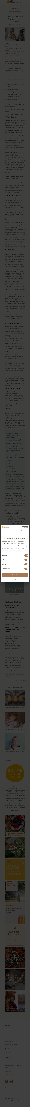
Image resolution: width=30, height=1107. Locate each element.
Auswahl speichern (15, 579)
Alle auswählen (15, 574)
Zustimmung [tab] (5, 531)
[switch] (26, 560)
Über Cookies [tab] (24, 531)
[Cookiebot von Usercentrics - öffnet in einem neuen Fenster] (22, 527)
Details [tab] (15, 531)
